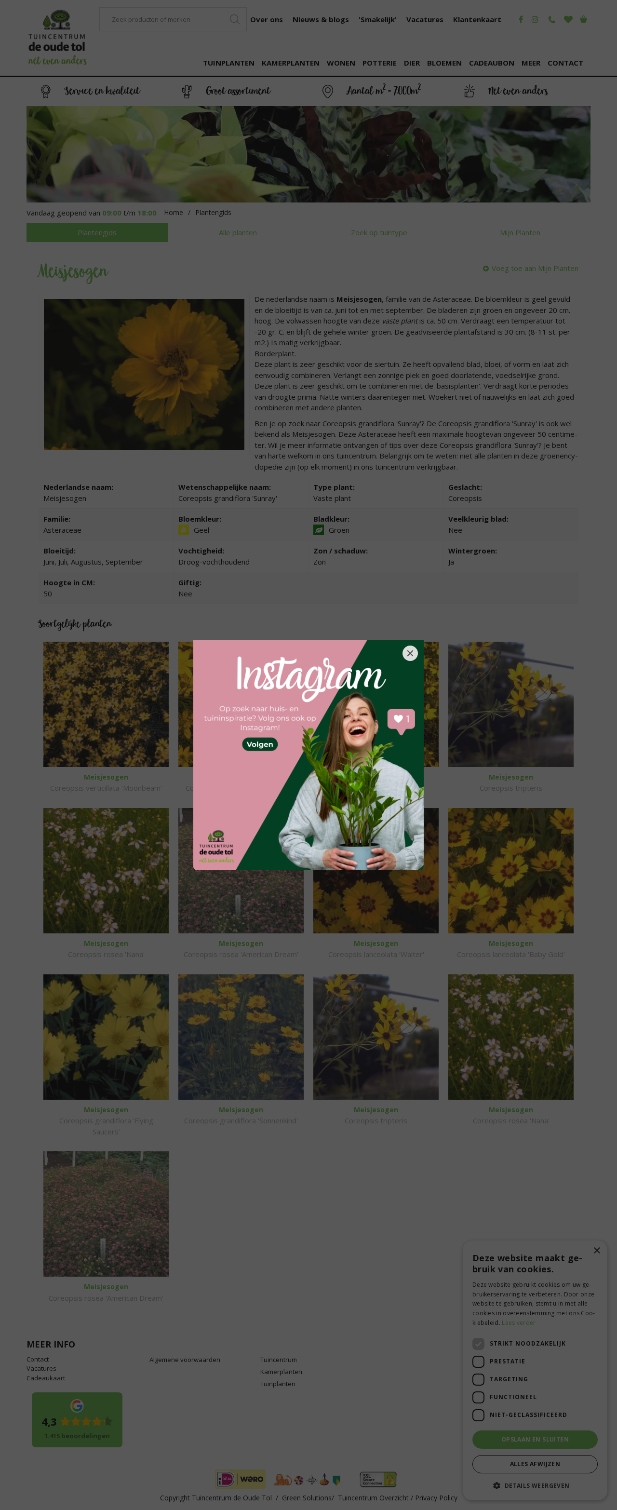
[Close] (410, 653)
